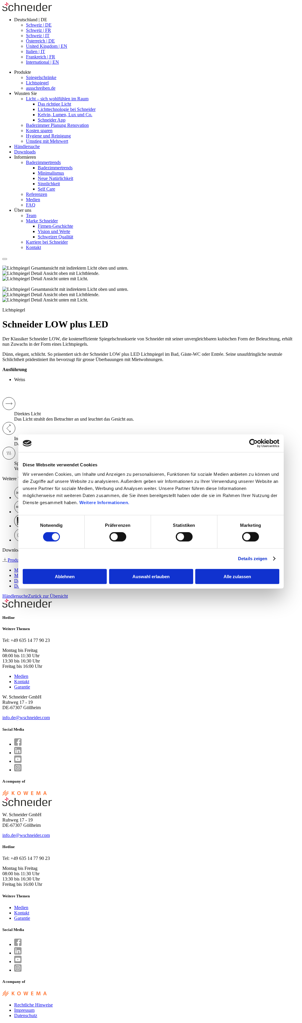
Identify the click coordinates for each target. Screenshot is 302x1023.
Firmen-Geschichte (55, 226)
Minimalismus (51, 173)
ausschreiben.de (40, 88)
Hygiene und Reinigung (48, 135)
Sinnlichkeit (49, 183)
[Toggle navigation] (4, 259)
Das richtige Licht (54, 103)
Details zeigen (252, 558)
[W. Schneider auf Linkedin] (18, 752)
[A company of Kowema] (24, 794)
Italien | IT (35, 51)
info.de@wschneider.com (26, 717)
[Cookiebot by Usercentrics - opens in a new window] (253, 443)
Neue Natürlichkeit (55, 178)
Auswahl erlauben (151, 576)
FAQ (30, 204)
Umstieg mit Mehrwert (47, 141)
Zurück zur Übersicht (48, 596)
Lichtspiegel (37, 82)
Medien (33, 199)
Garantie (22, 686)
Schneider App (51, 119)
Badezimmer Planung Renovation (57, 125)
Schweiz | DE (39, 24)
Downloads (25, 151)
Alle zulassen (237, 576)
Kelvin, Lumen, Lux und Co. (65, 114)
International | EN (42, 62)
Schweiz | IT (38, 35)
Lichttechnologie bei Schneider (67, 109)
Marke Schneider (42, 220)
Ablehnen (65, 576)
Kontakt (33, 247)
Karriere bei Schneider (47, 242)
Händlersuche (27, 146)
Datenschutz (25, 1015)
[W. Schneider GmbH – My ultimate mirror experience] (27, 9)
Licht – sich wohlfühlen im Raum (57, 98)
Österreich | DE (40, 40)
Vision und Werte (54, 231)
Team (31, 215)
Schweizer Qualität (55, 236)
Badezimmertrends (43, 162)
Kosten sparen (39, 130)
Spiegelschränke (41, 77)
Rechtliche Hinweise (33, 1004)
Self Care (46, 188)
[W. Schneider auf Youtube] (18, 761)
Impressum (24, 1010)
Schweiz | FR (38, 30)
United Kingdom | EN (46, 46)
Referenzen (36, 194)
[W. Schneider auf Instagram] (18, 769)
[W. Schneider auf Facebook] (18, 744)
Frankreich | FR (40, 56)
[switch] (117, 537)
